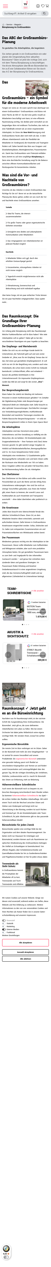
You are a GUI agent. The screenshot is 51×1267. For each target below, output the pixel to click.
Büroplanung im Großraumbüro (16, 27)
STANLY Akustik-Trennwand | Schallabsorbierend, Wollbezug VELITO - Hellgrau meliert (36, 653)
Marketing (11, 926)
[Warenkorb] (47, 6)
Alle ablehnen (25, 959)
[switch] (6, 1257)
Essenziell (11, 920)
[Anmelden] (38, 6)
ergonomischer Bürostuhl (26, 759)
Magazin (17, 24)
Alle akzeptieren (25, 942)
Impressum (31, 915)
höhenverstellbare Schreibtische (25, 795)
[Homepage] (25, 4)
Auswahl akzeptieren (25, 952)
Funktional (11, 932)
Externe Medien (13, 929)
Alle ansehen (38, 591)
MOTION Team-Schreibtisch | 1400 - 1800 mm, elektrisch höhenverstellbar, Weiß (36, 609)
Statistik (10, 923)
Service (9, 24)
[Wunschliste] (43, 6)
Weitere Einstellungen (11, 935)
